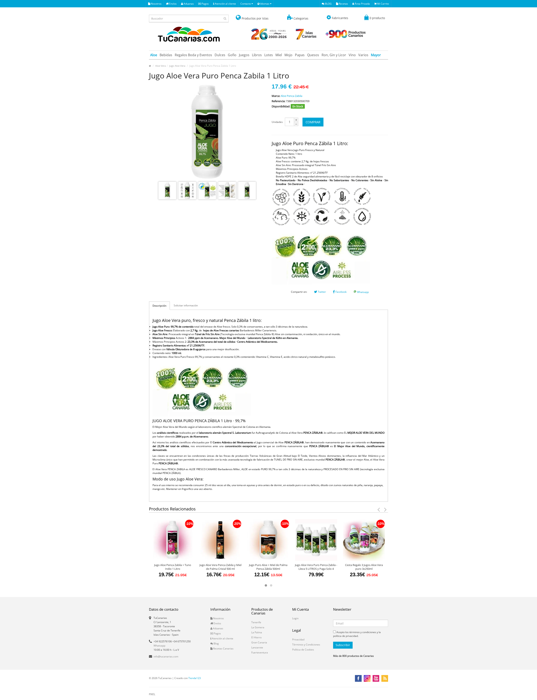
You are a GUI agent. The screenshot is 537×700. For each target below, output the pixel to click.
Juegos (244, 55)
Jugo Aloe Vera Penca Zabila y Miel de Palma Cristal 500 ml (220, 567)
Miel (278, 55)
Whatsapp (362, 292)
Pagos (205, 3)
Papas (300, 55)
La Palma (256, 632)
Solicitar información (186, 305)
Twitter (321, 292)
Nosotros (156, 3)
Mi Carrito (383, 3)
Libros (257, 55)
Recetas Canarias (222, 648)
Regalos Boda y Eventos (193, 55)
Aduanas (188, 3)
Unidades (277, 122)
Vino (352, 55)
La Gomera (257, 627)
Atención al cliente (225, 3)
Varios (363, 55)
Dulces (220, 55)
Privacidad (298, 639)
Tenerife (256, 622)
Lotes (268, 55)
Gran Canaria (259, 642)
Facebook (341, 292)
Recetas (343, 3)
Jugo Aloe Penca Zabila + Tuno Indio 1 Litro (172, 567)
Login (295, 618)
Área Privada (362, 3)
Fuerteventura (259, 652)
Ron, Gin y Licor (334, 55)
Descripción (159, 305)
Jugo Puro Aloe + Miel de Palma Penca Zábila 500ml (268, 567)
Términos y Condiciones (306, 644)
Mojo (288, 55)
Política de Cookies (303, 649)
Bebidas (166, 55)
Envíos (172, 3)
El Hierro (256, 637)
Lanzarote (257, 647)
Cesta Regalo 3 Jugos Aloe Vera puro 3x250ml (364, 567)
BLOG (328, 3)
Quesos (313, 55)
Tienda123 (194, 678)
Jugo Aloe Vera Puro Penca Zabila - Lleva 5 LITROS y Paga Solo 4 (316, 567)
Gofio (232, 55)
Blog (216, 643)
